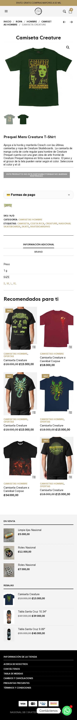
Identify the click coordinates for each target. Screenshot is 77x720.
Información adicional (38, 244)
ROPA (19, 21)
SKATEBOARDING (40, 226)
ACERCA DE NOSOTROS (16, 664)
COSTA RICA (37, 223)
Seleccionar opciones (34, 347)
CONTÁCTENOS (12, 669)
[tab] (38, 244)
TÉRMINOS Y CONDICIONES (17, 688)
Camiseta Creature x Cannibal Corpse (52, 359)
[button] (6, 11)
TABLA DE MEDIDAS (13, 673)
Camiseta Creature (15, 360)
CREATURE (51, 223)
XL (14, 283)
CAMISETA (23, 223)
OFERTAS (9, 356)
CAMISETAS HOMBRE (30, 219)
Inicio (7, 21)
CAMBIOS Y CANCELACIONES (18, 678)
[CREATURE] (8, 205)
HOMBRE (32, 21)
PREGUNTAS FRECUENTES (17, 683)
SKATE (25, 226)
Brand (38, 251)
